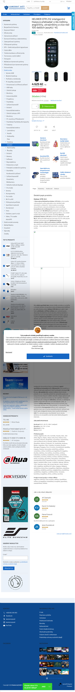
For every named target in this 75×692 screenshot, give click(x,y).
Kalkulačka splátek (41, 90)
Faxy (8, 139)
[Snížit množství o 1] (39, 107)
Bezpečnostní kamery (11, 27)
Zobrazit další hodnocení (64, 534)
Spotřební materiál (12, 205)
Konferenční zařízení (13, 173)
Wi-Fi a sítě (9, 199)
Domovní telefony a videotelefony (15, 39)
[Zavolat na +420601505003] (6, 1)
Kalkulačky (10, 136)
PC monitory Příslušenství (15, 119)
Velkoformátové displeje (14, 185)
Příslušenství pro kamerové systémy (16, 65)
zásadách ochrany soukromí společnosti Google (41, 342)
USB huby (9, 87)
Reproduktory (11, 162)
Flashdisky (9, 102)
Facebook (9, 616)
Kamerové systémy (10, 24)
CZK (61, 1)
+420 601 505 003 (11, 613)
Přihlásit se (9, 568)
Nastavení (9, 352)
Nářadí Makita (8, 225)
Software (9, 159)
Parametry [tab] (41, 189)
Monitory (9, 93)
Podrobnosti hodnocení (61, 33)
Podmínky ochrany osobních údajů (50, 637)
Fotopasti (7, 59)
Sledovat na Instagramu (55, 678)
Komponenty (10, 194)
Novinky (42, 623)
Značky (6, 234)
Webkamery (10, 182)
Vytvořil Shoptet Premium (67, 685)
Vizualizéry (10, 179)
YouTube (9, 625)
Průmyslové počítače (13, 202)
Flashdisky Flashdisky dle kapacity (17, 122)
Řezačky (9, 150)
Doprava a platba (39, 1)
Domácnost (10, 208)
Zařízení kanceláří (12, 105)
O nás (28, 1)
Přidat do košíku (49, 106)
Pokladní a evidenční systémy (16, 168)
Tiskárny (9, 125)
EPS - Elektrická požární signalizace (16, 47)
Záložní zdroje (11, 90)
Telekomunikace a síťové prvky (14, 53)
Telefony (10, 142)
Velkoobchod (43, 626)
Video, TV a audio (11, 216)
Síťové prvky (8, 33)
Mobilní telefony (11, 76)
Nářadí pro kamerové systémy (14, 62)
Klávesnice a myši (12, 165)
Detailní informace (37, 121)
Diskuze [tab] (56, 189)
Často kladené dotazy (46, 629)
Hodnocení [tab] (49, 189)
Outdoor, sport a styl (13, 214)
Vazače (9, 133)
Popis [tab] (34, 189)
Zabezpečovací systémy (12, 42)
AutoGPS (9, 219)
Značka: (38, 35)
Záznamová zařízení (10, 36)
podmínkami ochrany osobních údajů (15, 563)
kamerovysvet (10, 619)
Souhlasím (49, 356)
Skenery (9, 156)
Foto (7, 211)
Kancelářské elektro (13, 110)
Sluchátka (9, 171)
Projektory (10, 99)
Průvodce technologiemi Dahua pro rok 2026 (15, 397)
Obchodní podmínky (46, 632)
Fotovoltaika (8, 67)
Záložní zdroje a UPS (13, 113)
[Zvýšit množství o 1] (39, 105)
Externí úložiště (11, 96)
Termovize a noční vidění (12, 56)
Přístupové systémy (10, 44)
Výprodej (7, 231)
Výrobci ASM (10, 73)
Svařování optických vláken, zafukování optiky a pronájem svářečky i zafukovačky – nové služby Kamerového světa (15, 407)
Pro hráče (9, 188)
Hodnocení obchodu (46, 621)
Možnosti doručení (56, 101)
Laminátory (11, 130)
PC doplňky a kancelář (13, 82)
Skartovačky (11, 148)
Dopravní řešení (9, 30)
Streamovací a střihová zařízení (16, 85)
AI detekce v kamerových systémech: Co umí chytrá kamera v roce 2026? (15, 401)
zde (42, 348)
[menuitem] (5, 14)
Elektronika (8, 70)
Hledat (45, 8)
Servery (8, 191)
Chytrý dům (8, 50)
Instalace (42, 618)
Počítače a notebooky (13, 79)
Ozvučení (7, 228)
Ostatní (9, 107)
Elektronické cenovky (11, 222)
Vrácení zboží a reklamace (48, 635)
